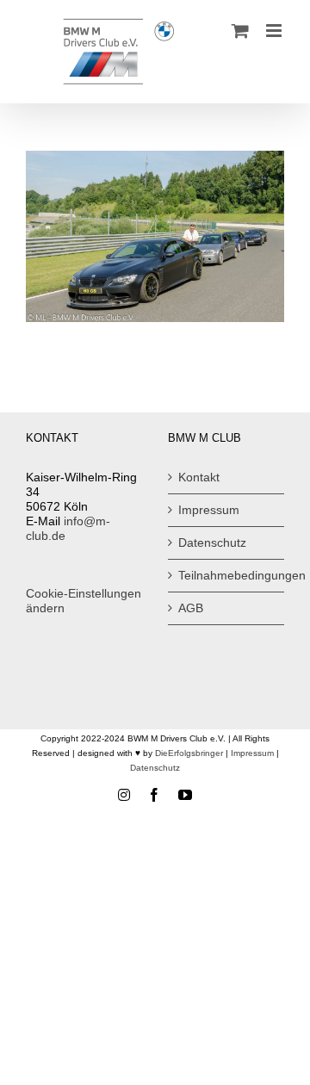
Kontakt (199, 477)
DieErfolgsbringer (189, 753)
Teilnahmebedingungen (227, 575)
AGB (190, 608)
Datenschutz (212, 542)
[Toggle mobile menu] (275, 31)
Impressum (208, 510)
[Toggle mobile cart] (240, 31)
